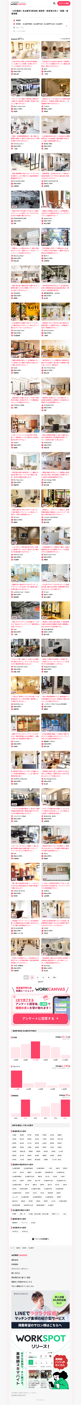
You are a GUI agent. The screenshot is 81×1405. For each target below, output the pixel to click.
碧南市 (35, 1185)
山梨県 (44, 1143)
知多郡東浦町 (16, 1205)
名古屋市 (50, 1205)
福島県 (59, 1135)
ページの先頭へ (42, 1238)
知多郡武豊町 (24, 1189)
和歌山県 (22, 1151)
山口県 (61, 1151)
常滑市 (31, 1201)
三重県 (29, 1147)
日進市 (65, 1185)
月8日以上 (25, 1231)
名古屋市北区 (61, 1172)
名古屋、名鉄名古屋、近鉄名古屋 (38, 1214)
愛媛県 (29, 1155)
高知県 (37, 1155)
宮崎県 (29, 1159)
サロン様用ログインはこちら (22, 1286)
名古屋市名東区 (17, 1185)
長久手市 (37, 1180)
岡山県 (46, 1151)
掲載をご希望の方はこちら (21, 1281)
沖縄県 (46, 1159)
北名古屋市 (38, 1172)
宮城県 (37, 1135)
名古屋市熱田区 (28, 1168)
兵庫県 (59, 1147)
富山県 (22, 1143)
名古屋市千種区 (35, 1189)
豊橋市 (59, 1197)
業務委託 (15, 1222)
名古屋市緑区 (41, 1168)
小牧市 (14, 1172)
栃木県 (22, 1139)
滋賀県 (37, 1147)
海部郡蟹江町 (49, 1172)
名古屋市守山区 (29, 1176)
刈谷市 (35, 1193)
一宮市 (50, 1168)
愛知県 (22, 1147)
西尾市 (65, 1168)
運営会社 (14, 1260)
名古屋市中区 (48, 1189)
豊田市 (23, 1201)
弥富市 (14, 1189)
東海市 (38, 1201)
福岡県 (44, 1155)
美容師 (18, 1248)
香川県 (22, 1155)
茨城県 (14, 1139)
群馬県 (29, 1139)
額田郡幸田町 (41, 1205)
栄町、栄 (22, 1214)
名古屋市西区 (16, 1168)
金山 (64, 1214)
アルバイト (24, 1222)
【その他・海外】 (56, 1159)
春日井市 (15, 1201)
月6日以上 (15, 1231)
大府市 (14, 1180)
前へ (26, 977)
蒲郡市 (42, 1185)
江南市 (62, 1176)
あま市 (53, 1201)
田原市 (59, 1193)
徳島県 (14, 1155)
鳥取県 (31, 1151)
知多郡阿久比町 (28, 1205)
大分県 (22, 1159)
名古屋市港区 (60, 1189)
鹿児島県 (37, 1159)
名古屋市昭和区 (37, 1197)
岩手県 (29, 1135)
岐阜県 (59, 1143)
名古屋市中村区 (48, 1180)
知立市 (57, 1185)
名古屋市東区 (25, 1197)
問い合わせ (15, 1273)
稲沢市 (50, 1185)
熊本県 (14, 1159)
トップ (12, 1248)
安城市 (55, 1176)
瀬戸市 (27, 1185)
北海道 (14, 1135)
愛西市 (46, 1201)
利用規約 (14, 1264)
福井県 (37, 1143)
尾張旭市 (50, 1193)
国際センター (56, 1214)
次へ (54, 977)
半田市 (27, 1193)
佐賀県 (52, 1155)
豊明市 (29, 1172)
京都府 (44, 1147)
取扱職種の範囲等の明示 (18, 1395)
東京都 (52, 1139)
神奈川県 (60, 1139)
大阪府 (52, 1147)
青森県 (22, 1135)
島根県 (38, 1151)
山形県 (52, 1135)
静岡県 (14, 1147)
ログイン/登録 (64, 3)
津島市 (58, 1168)
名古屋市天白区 (17, 1193)
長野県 (52, 1143)
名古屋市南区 (49, 1197)
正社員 (33, 1222)
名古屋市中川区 (61, 1180)
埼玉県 (37, 1139)
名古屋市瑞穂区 (17, 1176)
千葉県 (44, 1139)
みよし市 (15, 1197)
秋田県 (44, 1135)
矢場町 (14, 1214)
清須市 (29, 1180)
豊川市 (47, 1176)
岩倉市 (22, 1180)
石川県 (29, 1143)
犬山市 (42, 1193)
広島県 (53, 1151)
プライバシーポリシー (20, 1268)
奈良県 (14, 1151)
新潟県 (14, 1143)
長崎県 (59, 1155)
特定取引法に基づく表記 (20, 1277)
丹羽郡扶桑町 (63, 1201)
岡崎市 (40, 1176)
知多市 (22, 1172)
